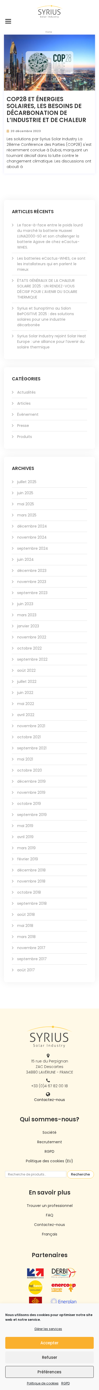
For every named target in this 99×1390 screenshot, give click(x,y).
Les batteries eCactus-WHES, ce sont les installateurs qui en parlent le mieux (51, 264)
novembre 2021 (31, 726)
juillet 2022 (26, 681)
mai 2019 (25, 825)
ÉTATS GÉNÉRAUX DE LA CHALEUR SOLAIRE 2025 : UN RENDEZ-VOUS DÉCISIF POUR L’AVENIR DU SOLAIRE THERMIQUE (47, 289)
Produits (24, 436)
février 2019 (27, 859)
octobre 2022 (29, 648)
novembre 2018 (31, 881)
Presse (23, 425)
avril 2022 (25, 714)
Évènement (28, 414)
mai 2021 (25, 759)
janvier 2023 (28, 626)
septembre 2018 (32, 903)
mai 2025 (25, 504)
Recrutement (49, 1142)
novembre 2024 (32, 537)
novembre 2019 (31, 792)
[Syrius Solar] (49, 11)
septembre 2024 (32, 548)
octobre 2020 (29, 770)
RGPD (65, 1383)
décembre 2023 (31, 570)
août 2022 (26, 670)
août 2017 (26, 970)
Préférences (49, 1372)
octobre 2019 (29, 803)
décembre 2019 (31, 781)
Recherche (80, 1174)
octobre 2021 (29, 737)
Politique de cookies (43, 1383)
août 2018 (26, 914)
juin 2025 (25, 493)
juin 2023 (25, 604)
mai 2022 (25, 703)
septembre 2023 (32, 592)
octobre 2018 (29, 892)
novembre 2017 (31, 947)
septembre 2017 (32, 959)
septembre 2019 (32, 814)
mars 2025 (26, 515)
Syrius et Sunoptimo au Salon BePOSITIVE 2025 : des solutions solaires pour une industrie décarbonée (45, 317)
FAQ (49, 1215)
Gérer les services (48, 1329)
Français (49, 1234)
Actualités (26, 392)
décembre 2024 (32, 526)
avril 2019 (25, 836)
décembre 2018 (31, 870)
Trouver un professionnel (50, 1205)
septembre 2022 (32, 659)
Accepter (49, 1343)
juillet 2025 (26, 481)
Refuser (49, 1357)
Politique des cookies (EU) (49, 1161)
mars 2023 (26, 615)
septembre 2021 (31, 748)
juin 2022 (25, 692)
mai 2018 (25, 925)
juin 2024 (25, 559)
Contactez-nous (49, 1099)
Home (48, 32)
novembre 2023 (31, 581)
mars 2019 (26, 848)
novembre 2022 (31, 637)
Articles (24, 403)
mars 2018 (26, 936)
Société (49, 1132)
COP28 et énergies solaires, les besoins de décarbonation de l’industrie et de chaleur (46, 110)
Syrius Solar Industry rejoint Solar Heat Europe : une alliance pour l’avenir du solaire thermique (51, 341)
